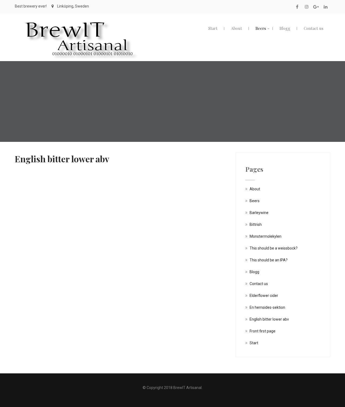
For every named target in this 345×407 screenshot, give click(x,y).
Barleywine (259, 212)
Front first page (262, 331)
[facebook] (297, 6)
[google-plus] (316, 6)
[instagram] (306, 6)
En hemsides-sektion (267, 307)
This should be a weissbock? (274, 248)
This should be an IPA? (269, 260)
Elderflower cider (264, 295)
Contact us (313, 28)
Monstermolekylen (265, 236)
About (236, 28)
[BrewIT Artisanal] (79, 18)
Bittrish (256, 224)
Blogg (285, 28)
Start (213, 28)
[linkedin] (325, 6)
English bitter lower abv (269, 319)
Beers (261, 28)
